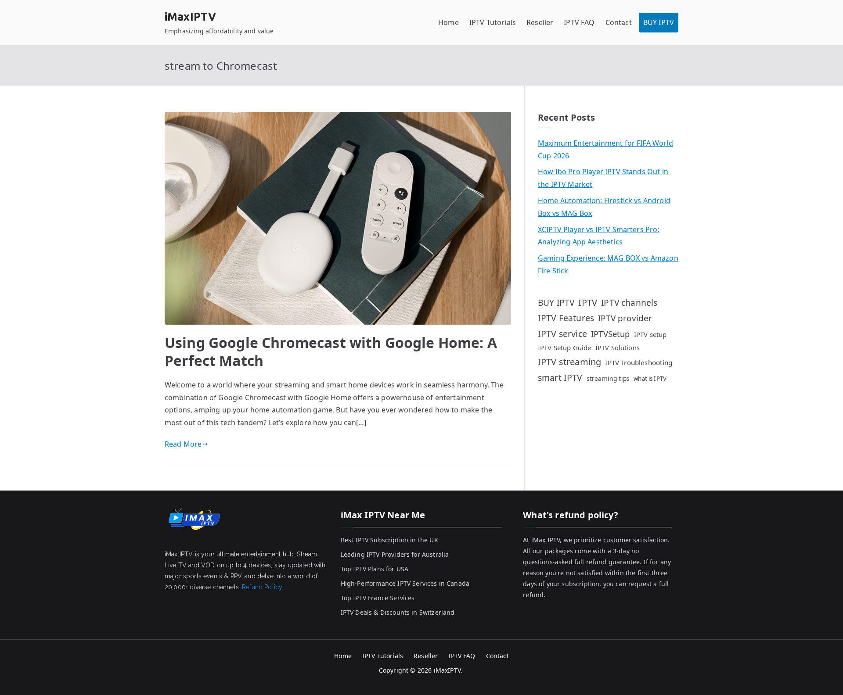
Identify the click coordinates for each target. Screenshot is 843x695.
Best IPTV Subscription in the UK (389, 540)
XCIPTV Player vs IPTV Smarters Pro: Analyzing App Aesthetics (598, 236)
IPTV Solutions (617, 347)
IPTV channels (629, 302)
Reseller (539, 22)
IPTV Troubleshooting (638, 362)
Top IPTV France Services (378, 598)
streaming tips (608, 378)
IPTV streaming (569, 362)
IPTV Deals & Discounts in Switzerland (398, 612)
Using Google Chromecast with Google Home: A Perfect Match (331, 351)
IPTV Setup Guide (564, 347)
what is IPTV (650, 379)
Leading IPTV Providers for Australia (395, 554)
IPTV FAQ (579, 22)
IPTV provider (625, 318)
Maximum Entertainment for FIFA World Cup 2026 (605, 149)
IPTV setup (650, 334)
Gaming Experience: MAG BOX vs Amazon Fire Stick (608, 264)
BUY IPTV (658, 22)
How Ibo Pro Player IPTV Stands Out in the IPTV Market (603, 178)
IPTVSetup (610, 333)
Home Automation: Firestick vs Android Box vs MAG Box (604, 207)
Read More (183, 444)
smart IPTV (560, 377)
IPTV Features (566, 318)
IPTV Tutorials (492, 22)
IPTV (587, 302)
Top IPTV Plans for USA (375, 569)
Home (448, 22)
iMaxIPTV (190, 17)
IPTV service (562, 334)
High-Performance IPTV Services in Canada (405, 583)
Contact (618, 22)
